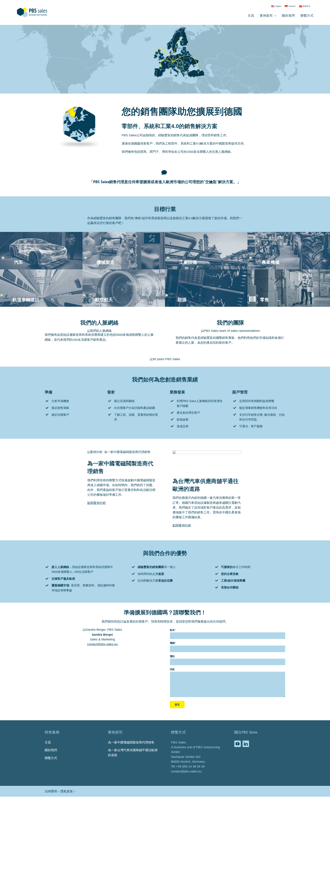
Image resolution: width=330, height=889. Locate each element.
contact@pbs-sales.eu (102, 644)
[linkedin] (246, 744)
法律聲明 (51, 791)
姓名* (172, 630)
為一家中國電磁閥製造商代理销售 (131, 742)
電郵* (172, 643)
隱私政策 (66, 791)
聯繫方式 (51, 758)
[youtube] (237, 744)
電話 (172, 656)
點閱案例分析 (96, 503)
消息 (172, 669)
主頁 (48, 742)
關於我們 (51, 750)
